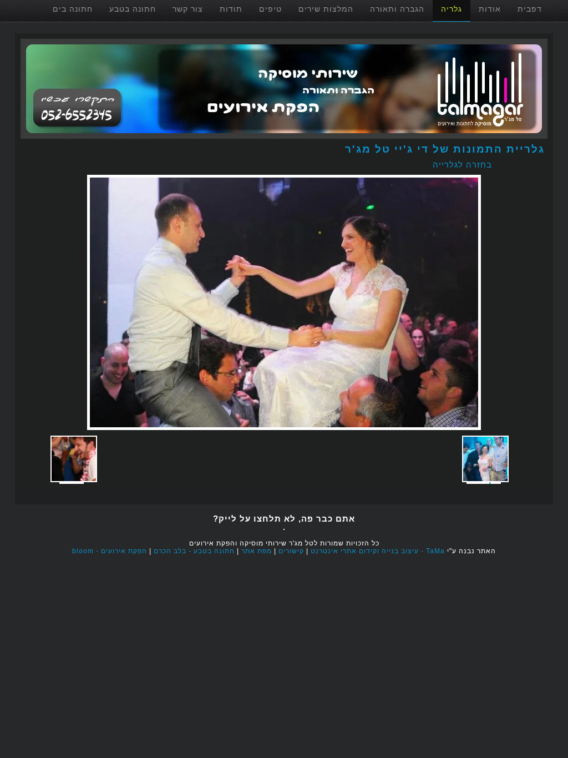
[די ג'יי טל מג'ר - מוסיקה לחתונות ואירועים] (284, 135)
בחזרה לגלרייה (462, 164)
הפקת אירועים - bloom (109, 551)
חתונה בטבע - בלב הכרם (194, 551)
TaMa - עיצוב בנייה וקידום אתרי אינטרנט (378, 551)
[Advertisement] (345, 495)
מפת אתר (256, 551)
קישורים (291, 551)
